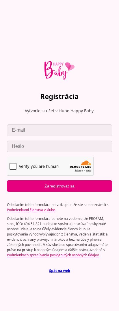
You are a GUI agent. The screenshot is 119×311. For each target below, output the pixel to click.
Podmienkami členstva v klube (31, 209)
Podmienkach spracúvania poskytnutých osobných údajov (53, 255)
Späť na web (59, 270)
